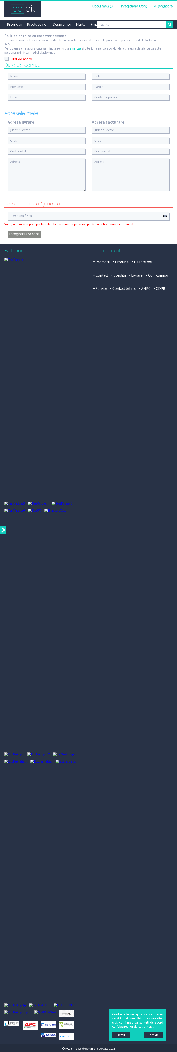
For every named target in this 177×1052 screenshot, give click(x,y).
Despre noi (62, 24)
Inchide (154, 1035)
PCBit (22, 9)
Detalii (121, 1035)
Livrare (137, 275)
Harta (80, 24)
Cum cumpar (158, 275)
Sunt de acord (21, 59)
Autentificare (163, 6)
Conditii (120, 275)
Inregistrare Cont (134, 6)
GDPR (160, 288)
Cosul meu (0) (103, 6)
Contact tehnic (124, 288)
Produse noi (37, 24)
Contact (102, 275)
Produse (122, 262)
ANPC (145, 288)
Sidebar (3, 530)
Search (169, 24)
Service (101, 288)
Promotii (14, 24)
